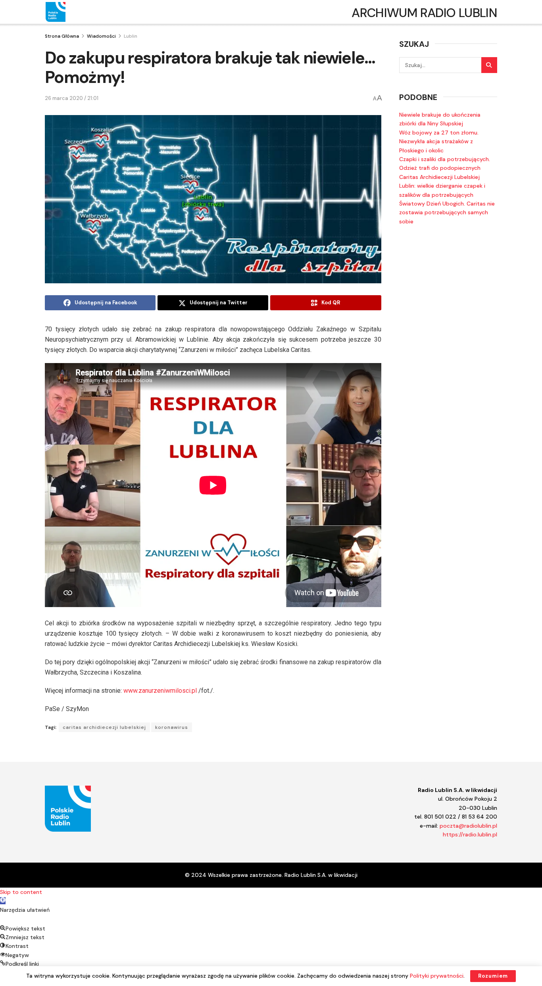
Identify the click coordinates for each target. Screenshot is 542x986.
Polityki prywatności (436, 975)
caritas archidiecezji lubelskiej (104, 727)
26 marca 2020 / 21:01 (71, 98)
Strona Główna (62, 36)
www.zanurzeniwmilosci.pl (160, 690)
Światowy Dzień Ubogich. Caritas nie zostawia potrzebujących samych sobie (447, 212)
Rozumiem (493, 976)
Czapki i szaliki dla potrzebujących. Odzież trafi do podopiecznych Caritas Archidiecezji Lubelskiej (444, 168)
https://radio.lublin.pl (470, 834)
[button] (3, 900)
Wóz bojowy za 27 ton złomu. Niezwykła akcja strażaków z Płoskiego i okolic (439, 141)
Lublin (130, 36)
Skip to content (21, 892)
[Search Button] (489, 65)
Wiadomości (101, 36)
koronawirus (171, 727)
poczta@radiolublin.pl (468, 825)
